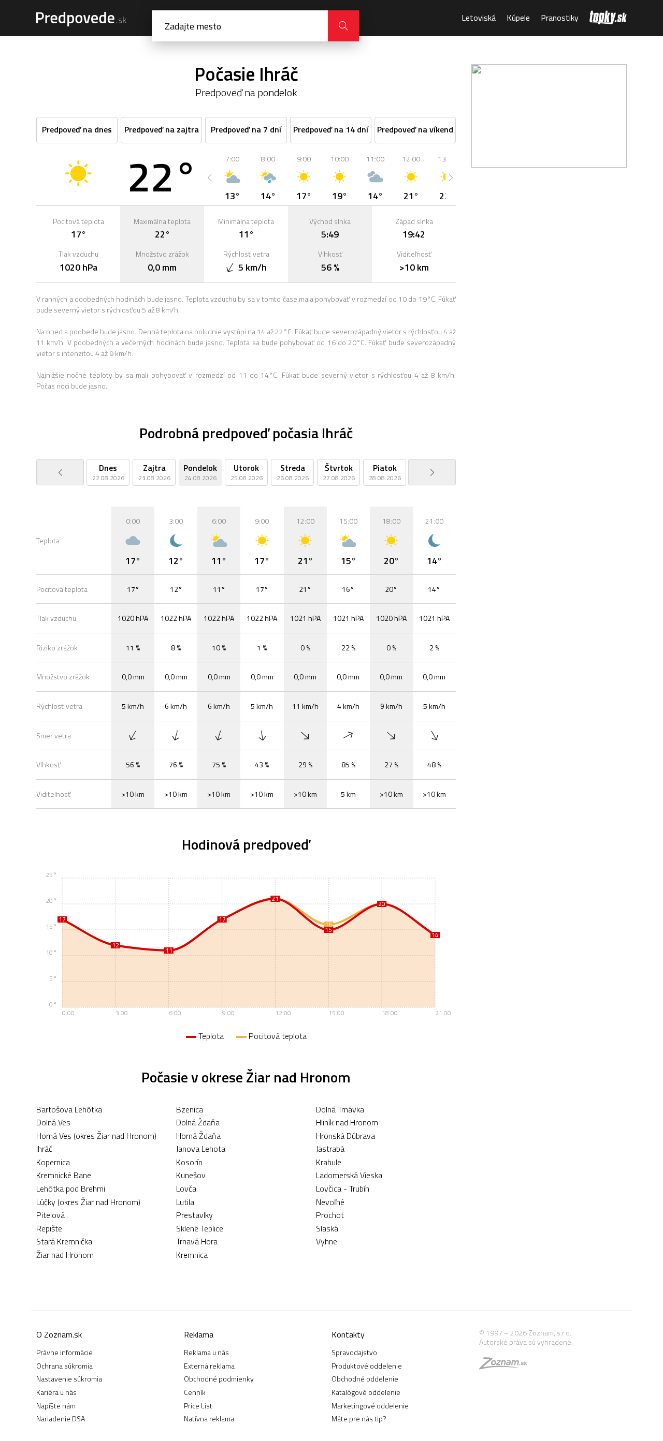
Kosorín (189, 1162)
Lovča (186, 1188)
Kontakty (348, 1334)
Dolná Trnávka (340, 1109)
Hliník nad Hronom (347, 1122)
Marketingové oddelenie (370, 1405)
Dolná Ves (53, 1122)
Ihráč (44, 1148)
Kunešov (191, 1175)
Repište (49, 1228)
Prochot (330, 1215)
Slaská (327, 1228)
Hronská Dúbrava (345, 1136)
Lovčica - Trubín (342, 1188)
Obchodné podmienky (219, 1378)
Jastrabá (330, 1148)
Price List (198, 1405)
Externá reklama (209, 1365)
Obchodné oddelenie (365, 1378)
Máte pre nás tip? (359, 1418)
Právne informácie (64, 1352)
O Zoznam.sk (59, 1334)
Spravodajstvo (354, 1352)
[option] (232, 177)
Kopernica (53, 1162)
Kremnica (192, 1255)
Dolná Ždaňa (198, 1122)
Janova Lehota (200, 1148)
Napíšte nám (56, 1405)
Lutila (185, 1202)
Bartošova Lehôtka (69, 1109)
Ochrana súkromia (64, 1365)
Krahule (328, 1162)
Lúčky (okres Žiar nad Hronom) (88, 1202)
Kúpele (518, 17)
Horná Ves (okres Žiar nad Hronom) (96, 1136)
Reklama (198, 1334)
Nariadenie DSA (60, 1418)
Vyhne (326, 1241)
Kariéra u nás (56, 1392)
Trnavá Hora (197, 1241)
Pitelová (50, 1215)
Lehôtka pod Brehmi (70, 1188)
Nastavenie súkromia (69, 1378)
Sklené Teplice (199, 1228)
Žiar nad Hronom (65, 1255)
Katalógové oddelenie (366, 1392)
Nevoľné (330, 1202)
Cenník (195, 1392)
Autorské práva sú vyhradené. (526, 1341)
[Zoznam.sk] (506, 1365)
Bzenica (189, 1109)
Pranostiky (560, 17)
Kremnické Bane (63, 1175)
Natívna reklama (209, 1418)
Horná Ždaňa (198, 1136)
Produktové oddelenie (367, 1365)
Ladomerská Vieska (349, 1175)
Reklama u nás (206, 1352)
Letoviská (479, 17)
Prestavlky (194, 1215)
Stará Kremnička (64, 1241)
